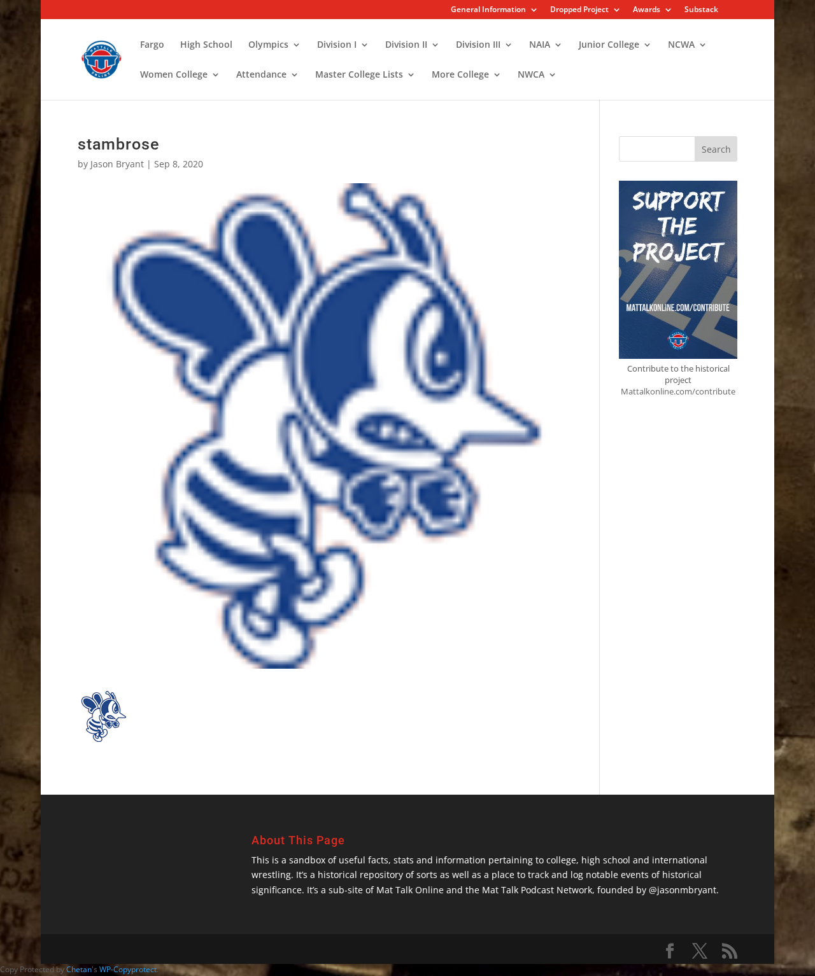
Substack (701, 10)
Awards (646, 10)
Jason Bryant (117, 164)
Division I (337, 45)
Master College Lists (359, 75)
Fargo (152, 45)
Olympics (268, 45)
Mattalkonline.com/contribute (678, 391)
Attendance (261, 75)
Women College (174, 75)
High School (206, 45)
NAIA (539, 45)
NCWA (681, 45)
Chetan (79, 969)
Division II (406, 45)
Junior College (609, 45)
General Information (488, 10)
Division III (478, 45)
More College (460, 75)
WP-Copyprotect (128, 969)
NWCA (531, 75)
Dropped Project (579, 10)
